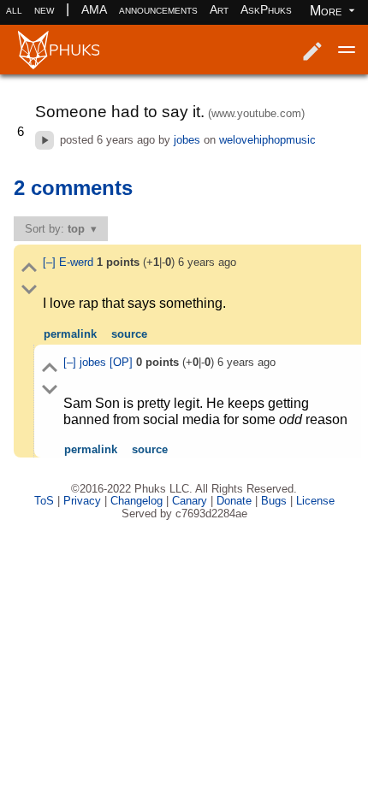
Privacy (82, 500)
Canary (189, 500)
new (44, 9)
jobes (187, 139)
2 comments (73, 187)
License (315, 500)
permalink (70, 334)
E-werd (78, 262)
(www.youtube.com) (256, 113)
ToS (44, 500)
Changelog (136, 500)
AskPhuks (266, 9)
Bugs (274, 500)
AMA (94, 9)
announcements (158, 9)
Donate (234, 500)
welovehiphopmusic (267, 139)
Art (219, 9)
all (14, 9)
